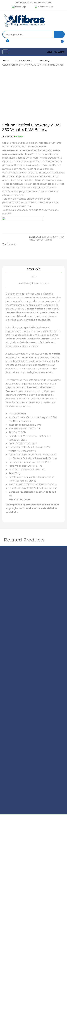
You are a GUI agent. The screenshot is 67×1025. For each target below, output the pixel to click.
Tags (33, 276)
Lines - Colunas (55, 52)
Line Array (43, 60)
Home (5, 60)
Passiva (39, 239)
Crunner (12, 244)
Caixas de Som (24, 60)
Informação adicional (33, 283)
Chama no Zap (45, 6)
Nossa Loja (20, 6)
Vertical (49, 239)
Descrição (33, 269)
